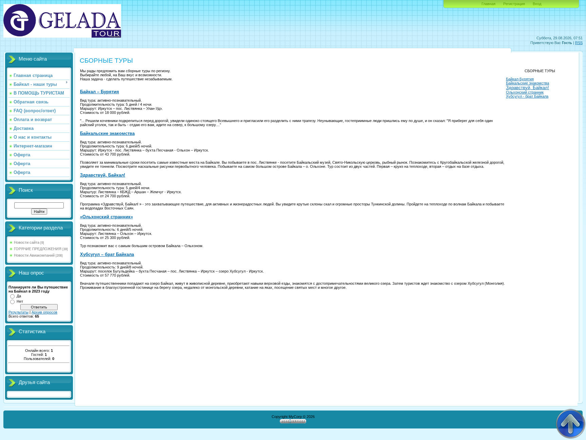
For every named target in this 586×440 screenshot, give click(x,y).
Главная (488, 4)
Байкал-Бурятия (520, 79)
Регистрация (514, 4)
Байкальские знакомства (527, 83)
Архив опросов (44, 312)
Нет (20, 301)
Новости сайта (26, 242)
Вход (537, 4)
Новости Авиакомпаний (34, 255)
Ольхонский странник (525, 92)
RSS (579, 43)
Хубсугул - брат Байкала (527, 96)
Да (19, 296)
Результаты (18, 312)
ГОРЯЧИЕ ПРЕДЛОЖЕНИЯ (37, 249)
